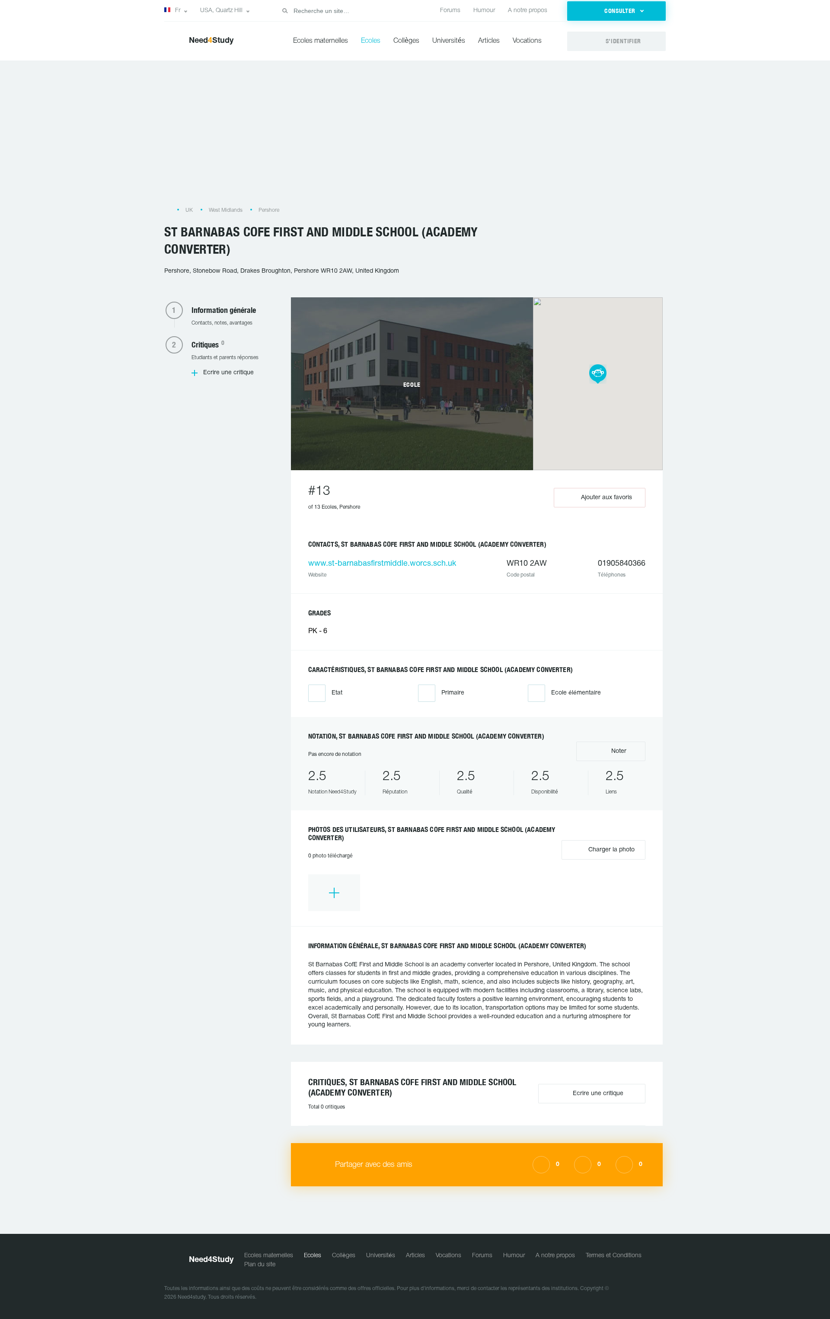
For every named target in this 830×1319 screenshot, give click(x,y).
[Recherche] (284, 10)
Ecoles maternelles (320, 41)
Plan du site (259, 1265)
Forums (450, 10)
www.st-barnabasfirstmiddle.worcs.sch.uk (382, 563)
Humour (484, 10)
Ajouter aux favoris (606, 497)
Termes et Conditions (614, 1255)
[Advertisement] (415, 138)
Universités (448, 41)
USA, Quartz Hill (221, 10)
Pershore (269, 210)
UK (189, 210)
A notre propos (527, 10)
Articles (489, 41)
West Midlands (226, 210)
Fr (177, 10)
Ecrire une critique (228, 373)
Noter (618, 751)
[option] (334, 892)
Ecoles (370, 41)
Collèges (406, 41)
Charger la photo (611, 850)
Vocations (527, 41)
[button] (616, 11)
